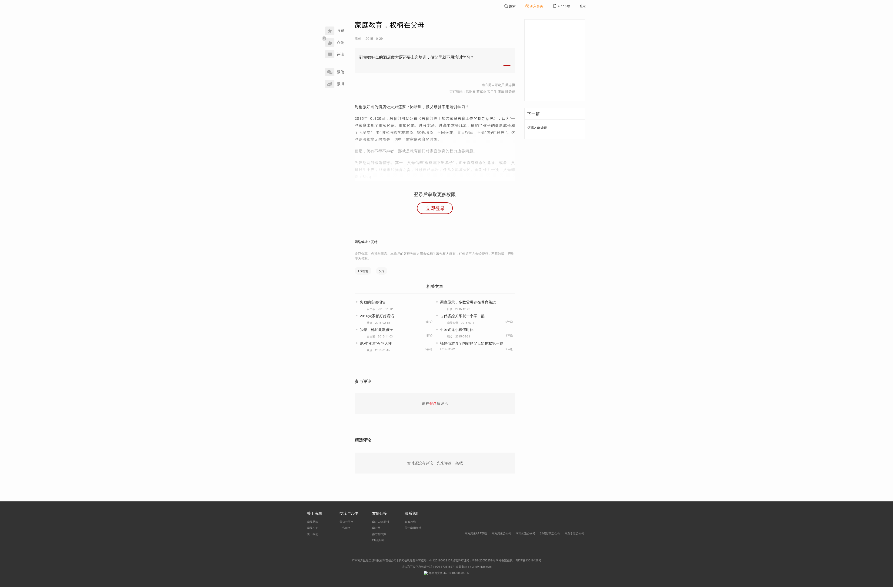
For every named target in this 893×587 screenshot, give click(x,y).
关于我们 (312, 534)
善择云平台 (346, 522)
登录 (583, 5)
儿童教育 (363, 271)
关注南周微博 (413, 528)
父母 (381, 271)
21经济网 (378, 540)
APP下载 (563, 5)
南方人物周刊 (380, 522)
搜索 (512, 5)
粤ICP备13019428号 (528, 560)
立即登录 (435, 207)
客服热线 (410, 522)
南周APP (312, 528)
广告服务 (345, 528)
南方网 (376, 528)
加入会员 (536, 5)
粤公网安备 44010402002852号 (449, 573)
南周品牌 (312, 522)
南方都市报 (379, 534)
